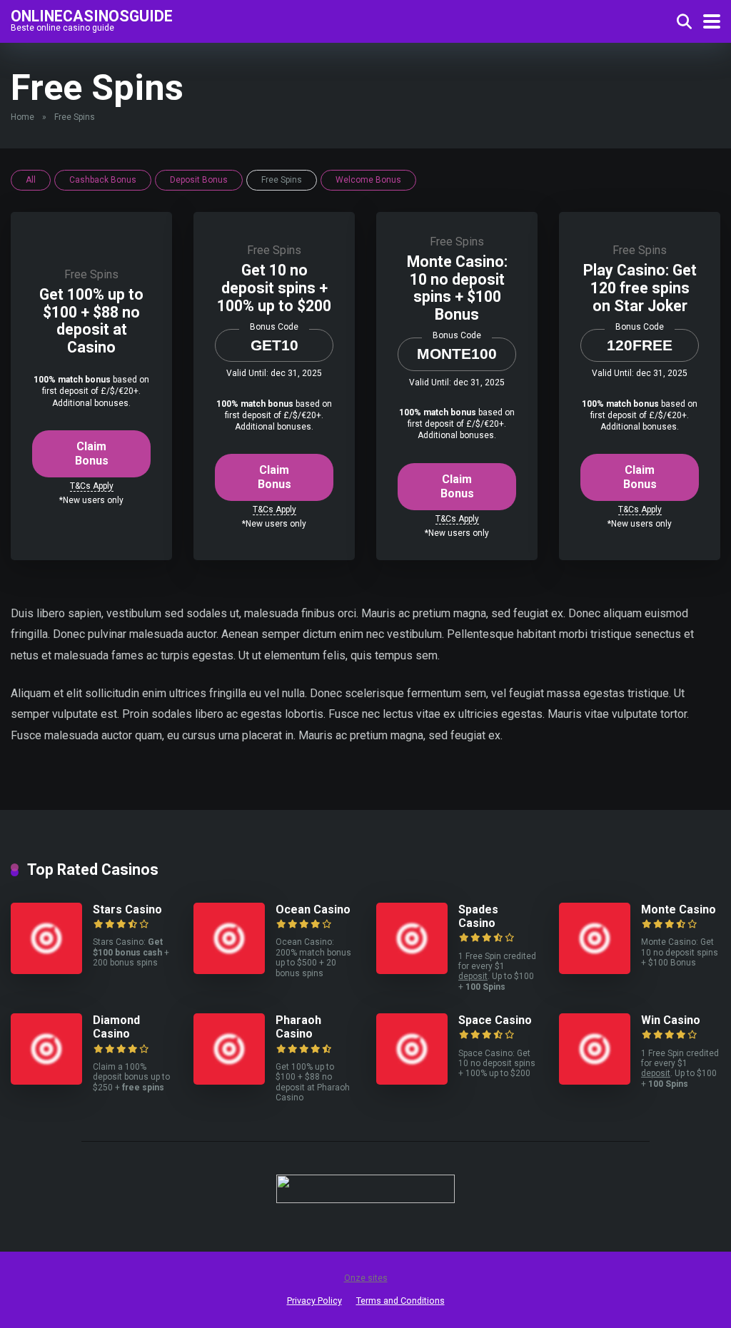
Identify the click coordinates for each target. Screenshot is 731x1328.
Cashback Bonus (102, 180)
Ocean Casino (313, 909)
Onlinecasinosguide (92, 15)
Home (22, 117)
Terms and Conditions (400, 1300)
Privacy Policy (314, 1300)
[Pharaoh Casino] (229, 1081)
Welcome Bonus (368, 180)
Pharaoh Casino (298, 1026)
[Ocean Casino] (229, 970)
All (31, 180)
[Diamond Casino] (46, 1081)
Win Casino (670, 1020)
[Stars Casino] (46, 970)
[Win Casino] (594, 1081)
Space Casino (495, 1020)
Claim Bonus (92, 453)
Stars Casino (127, 909)
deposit (473, 976)
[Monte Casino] (594, 970)
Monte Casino (678, 909)
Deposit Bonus (199, 180)
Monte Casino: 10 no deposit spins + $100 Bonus (457, 288)
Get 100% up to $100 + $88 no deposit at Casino (91, 320)
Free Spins (91, 274)
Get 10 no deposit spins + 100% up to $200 (274, 287)
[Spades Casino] (412, 970)
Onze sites (366, 1278)
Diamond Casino (116, 1026)
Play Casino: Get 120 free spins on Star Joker (640, 287)
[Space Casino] (412, 1081)
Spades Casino (478, 916)
